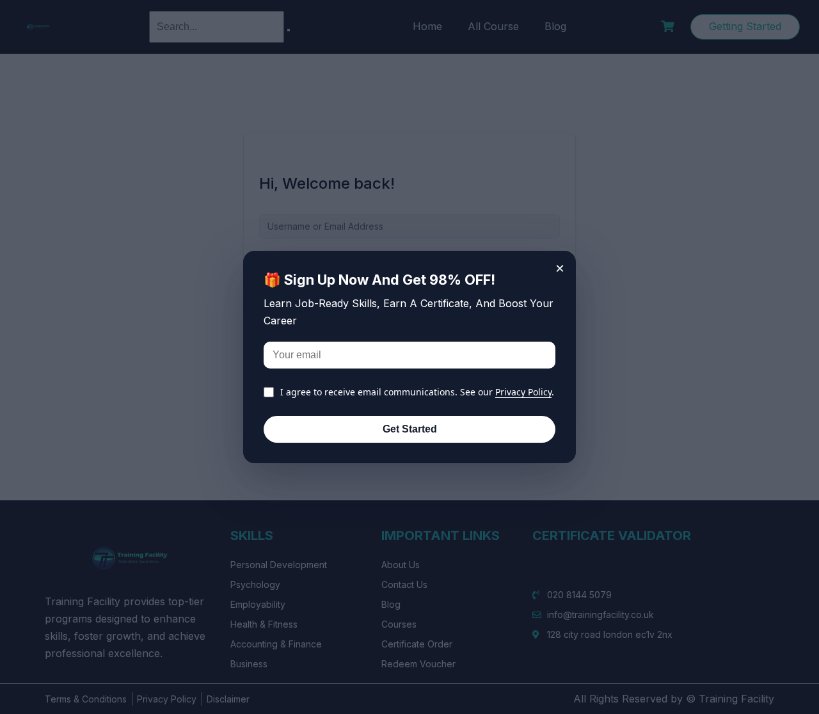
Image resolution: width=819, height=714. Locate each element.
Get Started (410, 429)
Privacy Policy (523, 392)
